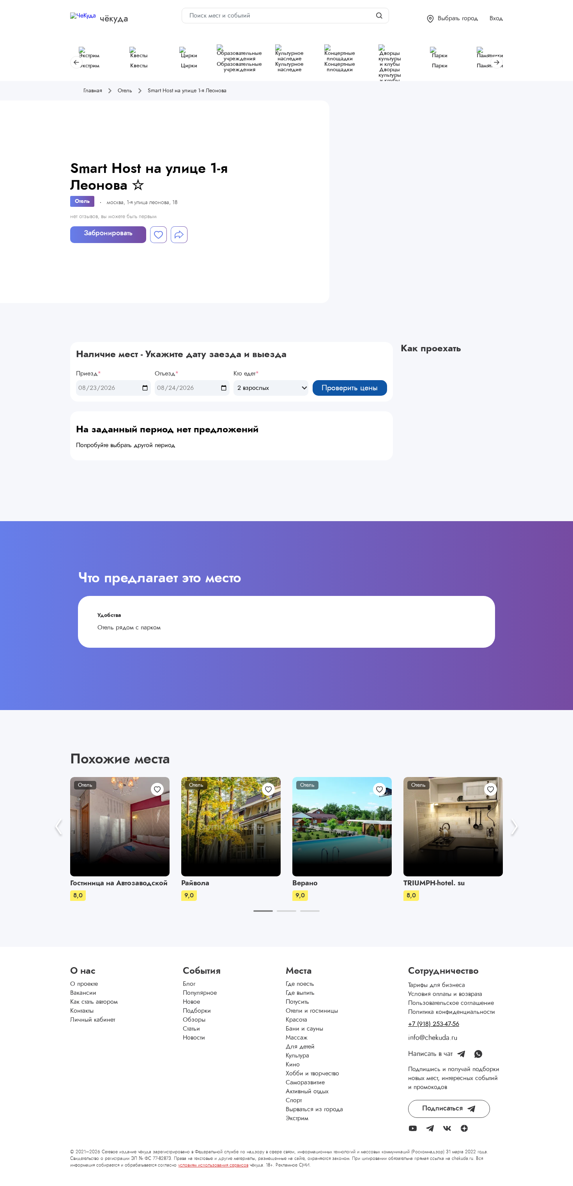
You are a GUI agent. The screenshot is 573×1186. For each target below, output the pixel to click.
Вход (496, 18)
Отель (82, 201)
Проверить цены (350, 388)
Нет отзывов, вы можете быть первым (113, 216)
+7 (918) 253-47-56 (433, 1024)
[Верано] (342, 826)
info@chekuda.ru (432, 1037)
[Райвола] (231, 826)
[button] (452, 19)
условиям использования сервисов (213, 1165)
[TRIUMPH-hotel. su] (453, 826)
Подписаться (442, 1108)
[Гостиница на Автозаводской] (120, 826)
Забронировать (108, 233)
